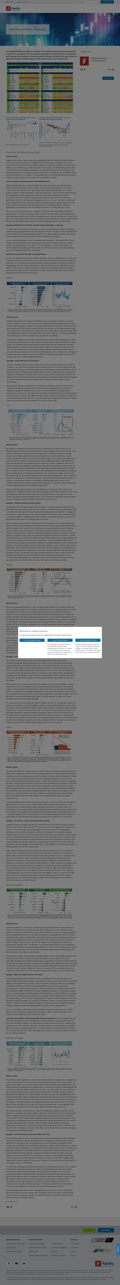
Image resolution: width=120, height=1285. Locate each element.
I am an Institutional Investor (88, 640)
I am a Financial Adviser (60, 640)
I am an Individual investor (32, 640)
